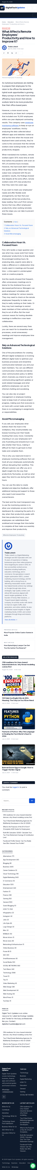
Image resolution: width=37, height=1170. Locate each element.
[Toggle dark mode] (35, 8)
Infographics (7, 913)
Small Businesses (9, 958)
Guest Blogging (8, 905)
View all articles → (11, 620)
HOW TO (6, 909)
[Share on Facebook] (4, 53)
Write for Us (6, 1106)
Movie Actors (7, 937)
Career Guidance (9, 870)
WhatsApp (15, 1167)
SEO (4, 955)
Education (11, 22)
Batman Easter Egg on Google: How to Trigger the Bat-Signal (17, 768)
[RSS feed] (4, 1097)
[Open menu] (35, 15)
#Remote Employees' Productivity (13, 535)
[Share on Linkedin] (12, 53)
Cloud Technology (9, 874)
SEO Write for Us (8, 1130)
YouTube (6, 1001)
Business (6, 867)
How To (30, 1163)
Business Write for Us (9, 1126)
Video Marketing (8, 983)
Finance (5, 895)
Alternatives (7, 856)
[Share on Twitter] (8, 53)
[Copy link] (20, 53)
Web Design (7, 987)
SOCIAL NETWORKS (10, 965)
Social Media (7, 962)
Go (32, 800)
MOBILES (6, 934)
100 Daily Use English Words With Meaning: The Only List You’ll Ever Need (18, 699)
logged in (15, 787)
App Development (9, 860)
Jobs (5, 920)
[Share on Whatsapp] (16, 53)
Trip (4, 980)
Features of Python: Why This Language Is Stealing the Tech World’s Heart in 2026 (18, 734)
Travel (5, 976)
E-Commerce (7, 881)
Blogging (6, 863)
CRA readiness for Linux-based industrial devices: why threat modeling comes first (18, 664)
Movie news (7, 941)
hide (15, 222)
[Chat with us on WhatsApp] (33, 1166)
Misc (4, 930)
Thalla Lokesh (13, 46)
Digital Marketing (9, 877)
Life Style (6, 923)
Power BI (6, 951)
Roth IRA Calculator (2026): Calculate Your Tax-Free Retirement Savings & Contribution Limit (18, 835)
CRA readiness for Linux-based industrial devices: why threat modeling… (26, 1111)
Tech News (7, 969)
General (6, 902)
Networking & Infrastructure (12, 944)
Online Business (8, 948)
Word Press (7, 997)
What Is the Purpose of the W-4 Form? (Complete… (27, 1130)
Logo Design (7, 927)
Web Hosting (7, 994)
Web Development (9, 990)
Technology (7, 973)
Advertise (5, 1113)
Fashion (5, 891)
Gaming (5, 898)
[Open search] (30, 8)
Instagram (6, 916)
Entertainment (8, 888)
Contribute (5, 1110)
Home (4, 22)
